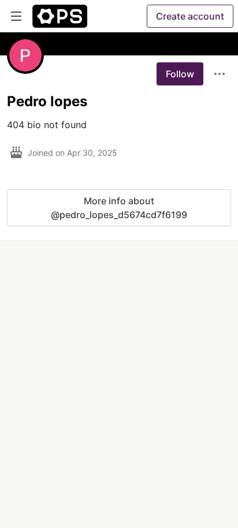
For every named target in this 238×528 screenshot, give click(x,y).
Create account (190, 16)
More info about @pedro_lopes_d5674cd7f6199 (119, 207)
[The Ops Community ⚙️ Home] (59, 16)
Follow (180, 74)
